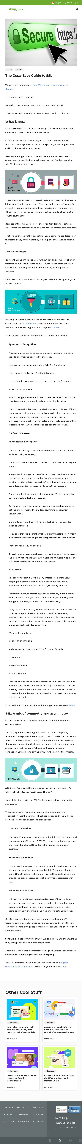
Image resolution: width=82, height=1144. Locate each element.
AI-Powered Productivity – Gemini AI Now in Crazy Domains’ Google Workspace (59, 1030)
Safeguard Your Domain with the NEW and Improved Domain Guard (59, 1078)
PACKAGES (23, 1121)
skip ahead (54, 327)
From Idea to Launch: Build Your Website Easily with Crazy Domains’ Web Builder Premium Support (21, 1031)
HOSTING (8, 1114)
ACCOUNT (38, 1121)
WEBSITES (8, 1121)
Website (9, 70)
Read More (11, 1039)
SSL (7, 128)
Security (19, 70)
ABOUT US (38, 1108)
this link (71, 705)
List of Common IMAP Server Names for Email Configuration (21, 1078)
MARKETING (23, 1108)
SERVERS (23, 1114)
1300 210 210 (65, 1123)
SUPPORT (38, 1114)
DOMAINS (8, 1108)
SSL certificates (29, 323)
